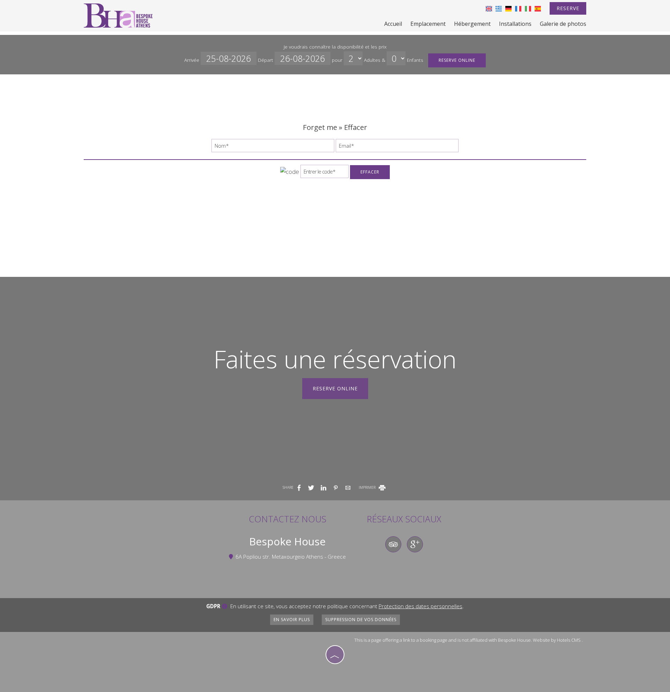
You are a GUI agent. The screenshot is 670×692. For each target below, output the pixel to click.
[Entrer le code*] (324, 173)
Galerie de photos (563, 24)
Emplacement (428, 24)
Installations (515, 24)
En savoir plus (292, 620)
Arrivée (192, 60)
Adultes (372, 60)
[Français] (518, 8)
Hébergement (472, 24)
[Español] (538, 8)
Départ (266, 60)
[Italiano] (528, 8)
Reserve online (457, 60)
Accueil (393, 24)
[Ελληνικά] (499, 8)
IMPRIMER (368, 487)
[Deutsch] (508, 8)
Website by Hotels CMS (557, 640)
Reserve (568, 8)
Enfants (415, 60)
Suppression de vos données (360, 620)
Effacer (369, 172)
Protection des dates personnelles (420, 606)
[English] (489, 8)
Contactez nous (287, 519)
